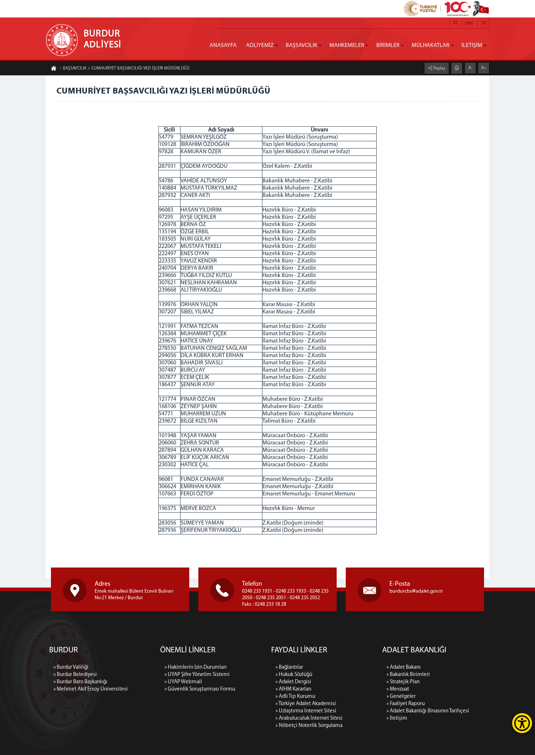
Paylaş (438, 68)
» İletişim (397, 718)
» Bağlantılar (289, 667)
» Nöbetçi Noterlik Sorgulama (309, 725)
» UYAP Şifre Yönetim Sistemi (197, 674)
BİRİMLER (388, 45)
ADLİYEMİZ (260, 45)
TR (483, 23)
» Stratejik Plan (403, 682)
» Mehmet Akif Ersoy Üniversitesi (91, 689)
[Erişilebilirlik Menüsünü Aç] (522, 723)
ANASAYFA (223, 45)
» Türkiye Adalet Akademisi (306, 704)
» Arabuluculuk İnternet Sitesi (309, 718)
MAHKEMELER (346, 45)
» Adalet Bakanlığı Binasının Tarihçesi (428, 711)
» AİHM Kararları (294, 689)
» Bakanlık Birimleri (408, 674)
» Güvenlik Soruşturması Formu (200, 689)
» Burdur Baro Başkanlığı (80, 682)
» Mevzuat (398, 689)
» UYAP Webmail (183, 682)
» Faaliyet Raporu (406, 704)
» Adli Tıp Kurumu (295, 696)
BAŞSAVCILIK (301, 45)
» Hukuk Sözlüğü (294, 674)
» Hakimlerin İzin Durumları (196, 667)
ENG (469, 23)
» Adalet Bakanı (404, 667)
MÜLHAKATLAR (430, 45)
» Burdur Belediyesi (75, 674)
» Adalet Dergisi (293, 682)
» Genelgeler (401, 696)
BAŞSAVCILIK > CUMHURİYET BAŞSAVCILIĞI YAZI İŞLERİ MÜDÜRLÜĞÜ (126, 68)
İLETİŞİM (471, 45)
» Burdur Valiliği (71, 667)
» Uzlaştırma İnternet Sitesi (306, 711)
